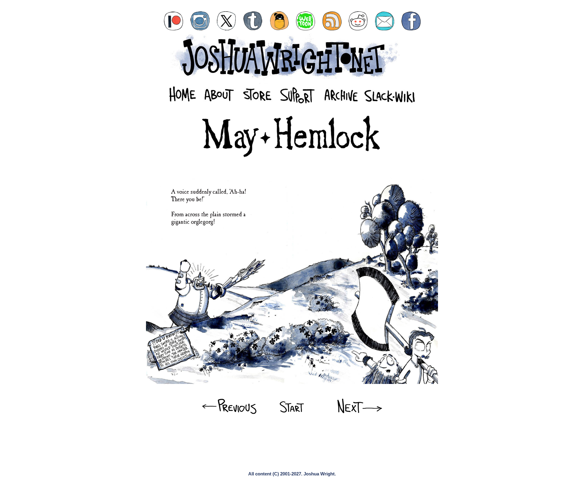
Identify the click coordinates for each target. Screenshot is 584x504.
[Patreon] (173, 20)
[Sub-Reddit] (358, 20)
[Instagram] (200, 20)
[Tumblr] (252, 20)
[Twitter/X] (226, 20)
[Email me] (384, 20)
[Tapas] (279, 20)
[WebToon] (305, 20)
